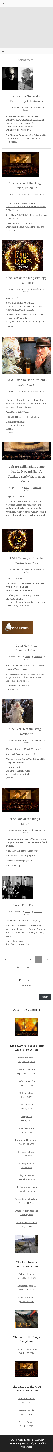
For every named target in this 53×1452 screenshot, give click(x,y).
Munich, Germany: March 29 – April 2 (24, 749)
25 (22, 959)
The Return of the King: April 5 (20, 856)
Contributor (37, 108)
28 (46, 959)
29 (18, 967)
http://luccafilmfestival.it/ (17, 944)
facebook (26, 985)
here (24, 669)
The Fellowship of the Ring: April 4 (22, 851)
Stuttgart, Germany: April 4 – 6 (20, 754)
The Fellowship (13, 865)
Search (44, 997)
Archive (26, 108)
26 (30, 959)
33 (28, 967)
